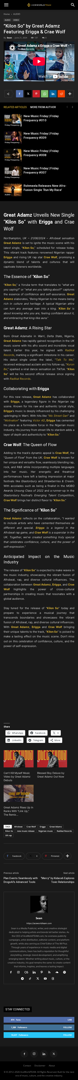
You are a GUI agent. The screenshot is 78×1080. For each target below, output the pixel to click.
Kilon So (9, 831)
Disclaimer (39, 1065)
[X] (28, 93)
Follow (67, 1027)
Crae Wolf (31, 826)
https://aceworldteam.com (39, 923)
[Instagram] (20, 972)
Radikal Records (64, 831)
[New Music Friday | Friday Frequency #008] (13, 155)
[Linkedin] (53, 93)
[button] (6, 5)
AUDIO (16, 14)
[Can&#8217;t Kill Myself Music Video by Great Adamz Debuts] (19, 758)
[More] (70, 93)
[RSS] (51, 972)
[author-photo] (39, 913)
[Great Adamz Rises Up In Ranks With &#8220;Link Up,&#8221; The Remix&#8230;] (19, 793)
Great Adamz (56, 826)
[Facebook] (19, 93)
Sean (9, 37)
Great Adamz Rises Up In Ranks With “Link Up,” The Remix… (18, 811)
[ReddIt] (61, 93)
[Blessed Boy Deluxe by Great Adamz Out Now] (52, 758)
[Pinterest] (36, 93)
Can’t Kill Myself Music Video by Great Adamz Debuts (17, 776)
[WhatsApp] (44, 93)
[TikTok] (31, 979)
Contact (27, 1065)
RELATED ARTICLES (15, 107)
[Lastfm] (27, 972)
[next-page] (72, 107)
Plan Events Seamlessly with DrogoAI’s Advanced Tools (21, 880)
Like (70, 1019)
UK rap (8, 835)
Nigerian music (45, 831)
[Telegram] (24, 979)
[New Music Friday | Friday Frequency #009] (13, 137)
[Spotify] (66, 972)
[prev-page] (67, 107)
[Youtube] (47, 979)
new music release (25, 831)
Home (7, 14)
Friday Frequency (12, 125)
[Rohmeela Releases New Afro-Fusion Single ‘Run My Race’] (13, 190)
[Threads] (54, 979)
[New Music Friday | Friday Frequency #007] (13, 172)
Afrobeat (18, 826)
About (52, 1065)
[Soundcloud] (58, 972)
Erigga (43, 826)
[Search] (73, 5)
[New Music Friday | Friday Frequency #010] (13, 120)
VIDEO (16, 20)
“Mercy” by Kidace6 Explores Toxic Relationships (57, 880)
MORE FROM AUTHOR (43, 107)
